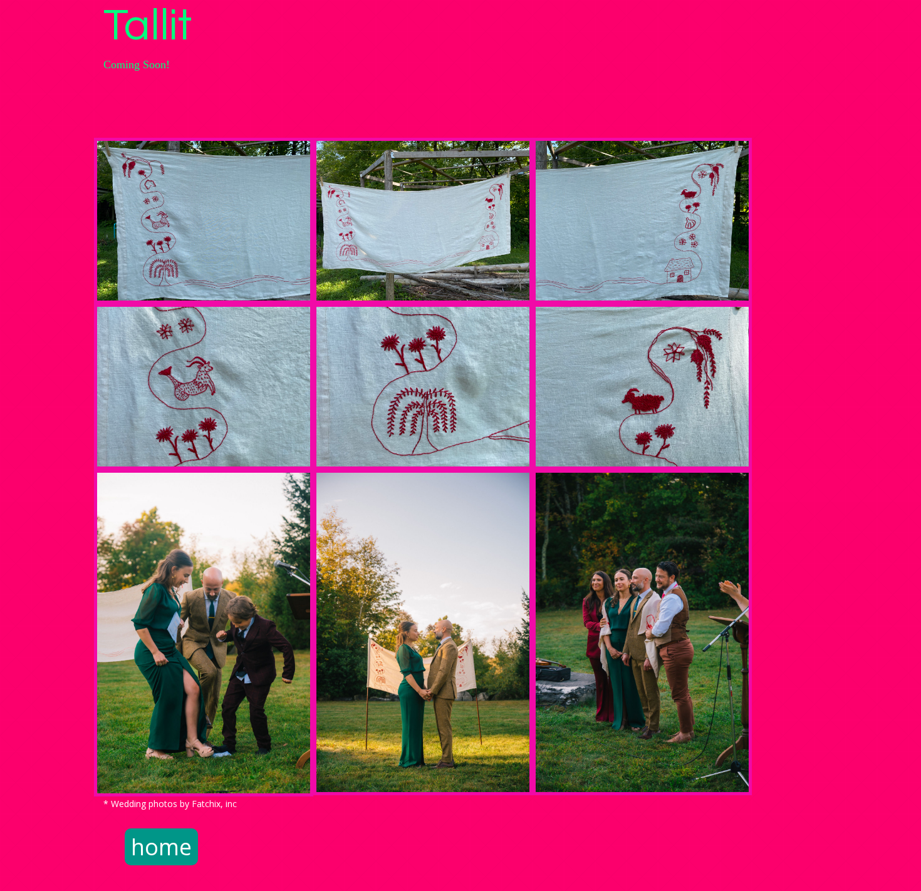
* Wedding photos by (147, 804)
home (161, 847)
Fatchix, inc (214, 804)
